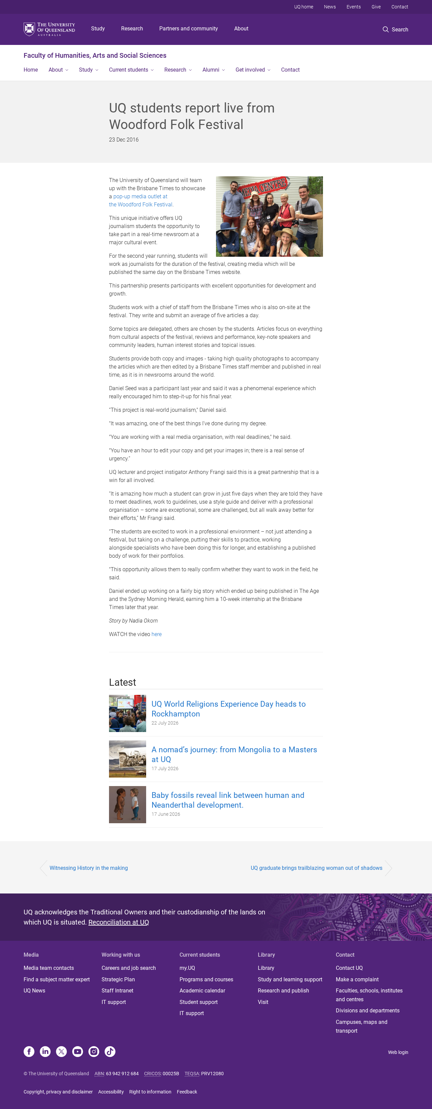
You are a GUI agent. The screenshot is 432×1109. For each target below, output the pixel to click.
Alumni (210, 70)
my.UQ (187, 968)
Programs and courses (206, 979)
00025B (171, 1073)
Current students (128, 70)
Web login (398, 1052)
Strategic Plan (118, 979)
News (330, 6)
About (241, 28)
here (157, 634)
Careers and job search (129, 968)
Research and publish (283, 990)
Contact (400, 6)
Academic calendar (202, 990)
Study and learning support (290, 979)
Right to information (150, 1091)
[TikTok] (110, 1052)
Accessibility (111, 1091)
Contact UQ (349, 968)
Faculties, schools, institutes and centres (369, 995)
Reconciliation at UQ (118, 922)
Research (132, 28)
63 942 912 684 (122, 1073)
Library (266, 968)
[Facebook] (29, 1052)
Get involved (250, 70)
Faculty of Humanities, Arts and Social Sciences (95, 55)
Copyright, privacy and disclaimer (58, 1091)
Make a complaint (357, 979)
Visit (263, 1002)
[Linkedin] (45, 1052)
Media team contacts (49, 968)
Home (31, 70)
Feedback (187, 1091)
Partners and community (188, 28)
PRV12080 (212, 1073)
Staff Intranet (117, 990)
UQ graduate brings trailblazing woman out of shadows (316, 868)
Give (376, 6)
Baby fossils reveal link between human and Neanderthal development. (228, 800)
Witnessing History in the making (89, 868)
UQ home (303, 6)
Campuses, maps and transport (361, 1026)
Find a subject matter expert (57, 979)
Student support (199, 1002)
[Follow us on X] (61, 1052)
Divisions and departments (368, 1010)
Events (354, 6)
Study (98, 28)
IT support (114, 1002)
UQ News (34, 990)
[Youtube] (77, 1052)
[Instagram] (93, 1052)
